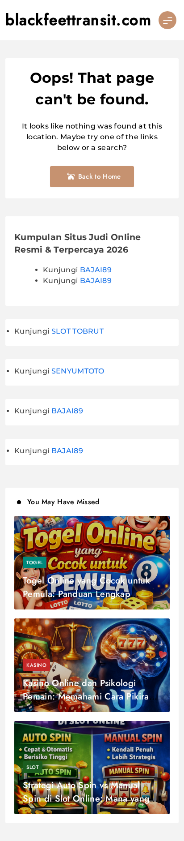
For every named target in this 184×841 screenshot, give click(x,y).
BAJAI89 (96, 270)
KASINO (36, 665)
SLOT (32, 767)
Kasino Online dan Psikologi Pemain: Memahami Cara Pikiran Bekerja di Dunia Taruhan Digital (88, 697)
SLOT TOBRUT (77, 331)
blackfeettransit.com (78, 20)
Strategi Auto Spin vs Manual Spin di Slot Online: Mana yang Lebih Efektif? (86, 799)
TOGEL (34, 562)
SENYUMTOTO (78, 371)
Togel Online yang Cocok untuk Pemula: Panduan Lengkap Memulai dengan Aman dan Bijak (90, 594)
